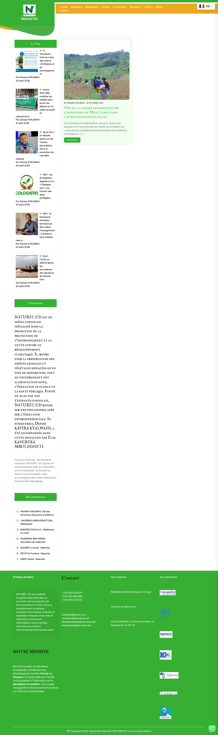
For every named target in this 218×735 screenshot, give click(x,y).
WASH (159, 7)
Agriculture (76, 7)
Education (135, 7)
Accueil (64, 7)
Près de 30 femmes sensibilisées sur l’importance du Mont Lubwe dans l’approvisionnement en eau (91, 112)
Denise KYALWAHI (76, 103)
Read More (72, 140)
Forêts (147, 7)
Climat (105, 7)
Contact (64, 10)
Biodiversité (91, 7)
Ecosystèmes (120, 7)
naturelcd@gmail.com (74, 614)
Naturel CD (29, 19)
